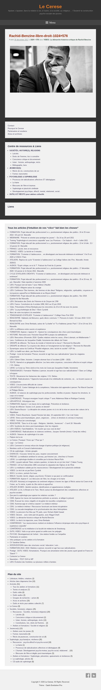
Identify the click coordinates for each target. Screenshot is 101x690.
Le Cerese (50, 6)
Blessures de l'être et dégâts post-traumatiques (34, 653)
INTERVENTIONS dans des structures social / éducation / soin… (35, 545)
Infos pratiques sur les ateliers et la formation (27, 540)
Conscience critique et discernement (26, 159)
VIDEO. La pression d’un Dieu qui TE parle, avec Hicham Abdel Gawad (37, 512)
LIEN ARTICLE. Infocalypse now (22, 401)
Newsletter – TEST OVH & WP (21, 559)
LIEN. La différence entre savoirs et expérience (28, 329)
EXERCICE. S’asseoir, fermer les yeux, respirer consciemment (34, 454)
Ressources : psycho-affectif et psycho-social (30, 642)
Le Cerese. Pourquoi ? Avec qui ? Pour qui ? (27, 440)
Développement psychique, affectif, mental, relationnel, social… (36, 191)
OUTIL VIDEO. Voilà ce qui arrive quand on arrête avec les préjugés (36, 531)
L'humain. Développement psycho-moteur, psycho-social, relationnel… (42, 651)
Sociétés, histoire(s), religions (21, 609)
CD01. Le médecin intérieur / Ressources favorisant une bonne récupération (38, 507)
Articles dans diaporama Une (21, 581)
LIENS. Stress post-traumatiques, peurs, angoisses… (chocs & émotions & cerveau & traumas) (46, 418)
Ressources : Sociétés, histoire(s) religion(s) (30, 612)
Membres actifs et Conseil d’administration (26, 448)
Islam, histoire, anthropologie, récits (29, 620)
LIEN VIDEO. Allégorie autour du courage (25, 288)
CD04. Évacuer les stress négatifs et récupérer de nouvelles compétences (38, 501)
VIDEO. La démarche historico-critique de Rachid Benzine (67, 40)
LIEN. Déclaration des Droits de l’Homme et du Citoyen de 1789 (34, 301)
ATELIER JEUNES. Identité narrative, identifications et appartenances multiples (40, 487)
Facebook (88, 675)
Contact (11, 126)
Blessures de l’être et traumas (23, 186)
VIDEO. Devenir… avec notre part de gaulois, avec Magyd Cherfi (34, 515)
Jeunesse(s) (14, 628)
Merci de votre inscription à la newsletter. (25, 312)
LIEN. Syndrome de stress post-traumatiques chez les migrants (34, 426)
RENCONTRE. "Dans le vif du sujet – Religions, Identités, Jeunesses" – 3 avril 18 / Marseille (45, 423)
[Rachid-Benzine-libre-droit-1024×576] (51, 92)
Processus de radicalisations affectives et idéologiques (37, 648)
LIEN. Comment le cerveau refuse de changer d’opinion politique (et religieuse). (40, 446)
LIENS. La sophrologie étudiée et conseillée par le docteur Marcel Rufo (37, 459)
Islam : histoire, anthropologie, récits (26, 162)
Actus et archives (15, 134)
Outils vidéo (17, 592)
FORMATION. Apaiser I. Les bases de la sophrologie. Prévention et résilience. (39, 404)
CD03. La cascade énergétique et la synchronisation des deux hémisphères (38, 509)
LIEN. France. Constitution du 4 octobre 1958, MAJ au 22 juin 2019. (35, 304)
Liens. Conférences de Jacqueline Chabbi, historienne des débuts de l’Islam (38, 340)
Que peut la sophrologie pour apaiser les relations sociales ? (33, 495)
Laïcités (15, 154)
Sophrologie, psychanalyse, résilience (24, 639)
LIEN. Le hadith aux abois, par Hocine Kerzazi (27, 351)
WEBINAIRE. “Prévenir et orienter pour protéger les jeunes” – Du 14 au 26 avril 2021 (42, 238)
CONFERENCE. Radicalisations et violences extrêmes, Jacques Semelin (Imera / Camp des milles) (48, 432)
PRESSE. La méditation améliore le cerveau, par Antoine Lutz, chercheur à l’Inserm (42, 457)
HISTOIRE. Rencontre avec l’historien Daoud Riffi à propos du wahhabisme (38, 335)
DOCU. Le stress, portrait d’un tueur (23, 473)
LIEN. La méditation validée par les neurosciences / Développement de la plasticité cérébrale (45, 468)
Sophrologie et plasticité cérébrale (25, 188)
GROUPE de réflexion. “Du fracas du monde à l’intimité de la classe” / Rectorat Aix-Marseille (45, 343)
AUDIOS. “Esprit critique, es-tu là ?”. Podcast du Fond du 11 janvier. (36, 265)
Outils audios (18, 595)
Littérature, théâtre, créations (21, 579)
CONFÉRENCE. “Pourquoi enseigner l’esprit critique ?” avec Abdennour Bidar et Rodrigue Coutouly (47, 398)
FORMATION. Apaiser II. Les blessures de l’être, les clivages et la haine (37, 479)
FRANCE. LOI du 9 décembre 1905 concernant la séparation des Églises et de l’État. (42, 465)
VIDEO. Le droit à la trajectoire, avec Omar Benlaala (30, 520)
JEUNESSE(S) (15, 168)
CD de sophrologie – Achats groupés (23, 451)
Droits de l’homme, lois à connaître (25, 156)
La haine (15, 183)
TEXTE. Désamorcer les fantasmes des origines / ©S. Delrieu (33, 376)
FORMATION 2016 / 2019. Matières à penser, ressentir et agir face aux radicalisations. (43, 548)
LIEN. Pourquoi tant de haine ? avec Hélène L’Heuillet (30, 285)
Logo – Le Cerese (16, 443)
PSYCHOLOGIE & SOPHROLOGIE (23, 177)
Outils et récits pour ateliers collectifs (27, 603)
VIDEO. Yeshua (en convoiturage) (23, 421)
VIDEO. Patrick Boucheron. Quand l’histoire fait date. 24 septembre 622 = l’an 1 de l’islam (44, 415)
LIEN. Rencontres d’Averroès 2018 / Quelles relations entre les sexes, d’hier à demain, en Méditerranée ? (50, 337)
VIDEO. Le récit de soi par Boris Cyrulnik (25, 470)
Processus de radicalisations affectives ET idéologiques (33, 180)
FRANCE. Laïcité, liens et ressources (24, 249)
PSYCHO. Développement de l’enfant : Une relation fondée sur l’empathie (38, 534)
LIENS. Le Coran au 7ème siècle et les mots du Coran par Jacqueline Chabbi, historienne (44, 368)
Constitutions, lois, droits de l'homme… (31, 623)
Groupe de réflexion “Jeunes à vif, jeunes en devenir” (30, 407)
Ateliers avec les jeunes (22, 631)
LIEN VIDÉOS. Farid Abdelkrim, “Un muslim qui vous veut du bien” (35, 429)
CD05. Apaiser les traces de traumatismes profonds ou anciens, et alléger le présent (42, 498)
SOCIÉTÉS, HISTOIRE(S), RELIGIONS (24, 151)
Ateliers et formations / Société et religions (29, 626)
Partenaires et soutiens (17, 131)
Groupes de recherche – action (24, 598)
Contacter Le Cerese (17, 556)
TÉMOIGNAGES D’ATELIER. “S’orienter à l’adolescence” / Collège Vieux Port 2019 (42, 315)
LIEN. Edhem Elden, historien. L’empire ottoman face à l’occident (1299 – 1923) (40, 360)
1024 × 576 (34, 40)
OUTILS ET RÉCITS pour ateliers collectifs (26, 194)
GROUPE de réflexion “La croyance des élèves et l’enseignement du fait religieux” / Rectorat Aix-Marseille (50, 346)
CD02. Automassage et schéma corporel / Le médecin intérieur (33, 504)
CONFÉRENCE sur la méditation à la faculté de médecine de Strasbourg (37, 529)
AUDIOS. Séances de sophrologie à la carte (26, 434)
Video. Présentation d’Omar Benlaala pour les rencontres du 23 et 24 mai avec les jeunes (44, 307)
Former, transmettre (19, 174)
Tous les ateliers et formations (24, 587)
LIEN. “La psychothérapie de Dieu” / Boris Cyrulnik (29, 310)
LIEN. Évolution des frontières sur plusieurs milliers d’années (33, 562)
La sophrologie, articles (21, 659)
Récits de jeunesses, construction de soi (28, 637)
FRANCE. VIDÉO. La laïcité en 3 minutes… (26, 252)
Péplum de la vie (16, 437)
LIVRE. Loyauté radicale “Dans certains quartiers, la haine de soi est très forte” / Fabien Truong (46, 462)
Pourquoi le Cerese (16, 128)
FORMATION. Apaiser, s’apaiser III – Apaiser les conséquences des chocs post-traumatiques (45, 332)
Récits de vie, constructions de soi (25, 171)
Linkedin (94, 675)
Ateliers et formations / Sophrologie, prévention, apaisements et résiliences (41, 656)
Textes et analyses (20, 590)
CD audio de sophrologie (22, 662)
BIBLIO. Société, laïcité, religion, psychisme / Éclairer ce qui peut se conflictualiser (41, 476)
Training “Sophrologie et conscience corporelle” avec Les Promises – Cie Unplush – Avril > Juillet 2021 (49, 240)
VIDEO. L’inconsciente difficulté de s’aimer (26, 385)
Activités (13, 584)
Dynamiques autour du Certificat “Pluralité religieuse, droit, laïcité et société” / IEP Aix (42, 349)
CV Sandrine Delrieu (17, 542)
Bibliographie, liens (19, 165)
